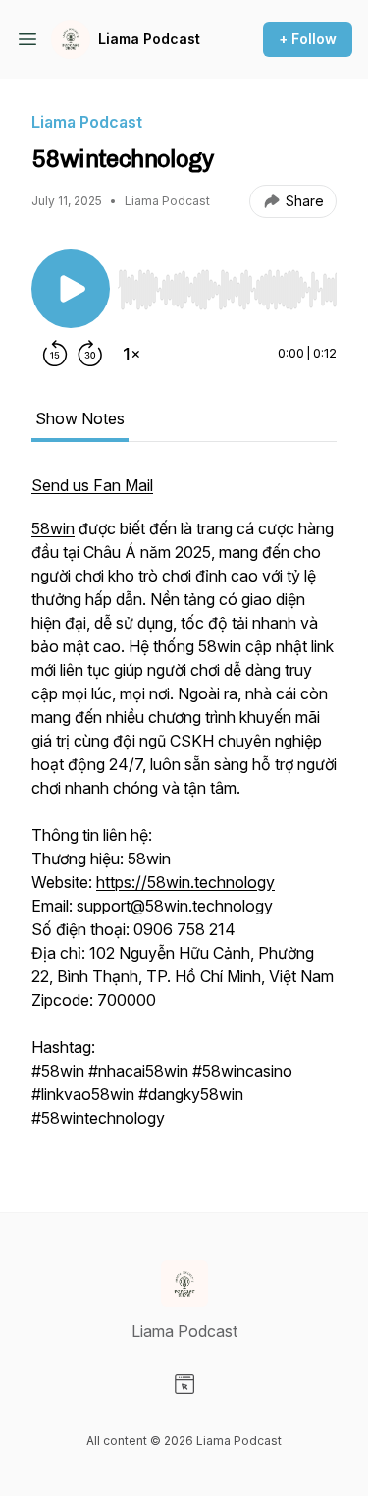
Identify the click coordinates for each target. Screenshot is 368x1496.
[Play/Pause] (70, 288)
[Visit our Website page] (184, 1384)
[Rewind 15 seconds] (55, 353)
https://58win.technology (185, 882)
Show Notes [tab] (80, 418)
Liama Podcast (149, 38)
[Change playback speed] (131, 353)
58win (53, 528)
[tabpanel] (184, 811)
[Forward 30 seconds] (90, 353)
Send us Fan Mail (92, 485)
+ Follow (308, 38)
